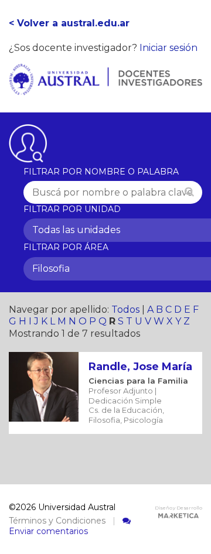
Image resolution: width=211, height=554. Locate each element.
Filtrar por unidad (72, 209)
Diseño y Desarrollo (178, 508)
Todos (125, 309)
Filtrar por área (65, 247)
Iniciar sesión (168, 47)
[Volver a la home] (105, 88)
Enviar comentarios (48, 531)
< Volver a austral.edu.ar (69, 23)
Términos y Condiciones (57, 520)
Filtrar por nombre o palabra (101, 171)
